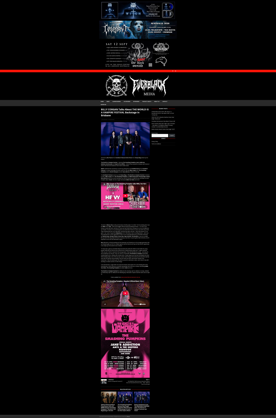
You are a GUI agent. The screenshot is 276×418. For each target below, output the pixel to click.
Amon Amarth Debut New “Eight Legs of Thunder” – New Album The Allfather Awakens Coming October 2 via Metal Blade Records (163, 125)
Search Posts (155, 133)
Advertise (103, 104)
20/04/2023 (105, 119)
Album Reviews (116, 101)
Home (102, 101)
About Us (156, 101)
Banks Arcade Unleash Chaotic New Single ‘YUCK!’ (163, 129)
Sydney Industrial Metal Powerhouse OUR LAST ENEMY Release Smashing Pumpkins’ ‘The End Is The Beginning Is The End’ (108, 407)
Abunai (128, 416)
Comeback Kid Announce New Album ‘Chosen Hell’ (163, 121)
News (108, 101)
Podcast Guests (146, 101)
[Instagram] (175, 71)
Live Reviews (127, 101)
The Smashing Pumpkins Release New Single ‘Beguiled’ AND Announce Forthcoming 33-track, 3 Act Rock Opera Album (125, 407)
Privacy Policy (155, 141)
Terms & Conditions (156, 144)
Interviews (136, 101)
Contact (164, 101)
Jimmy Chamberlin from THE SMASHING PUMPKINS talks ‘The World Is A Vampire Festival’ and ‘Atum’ (141, 407)
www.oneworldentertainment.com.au (130, 277)
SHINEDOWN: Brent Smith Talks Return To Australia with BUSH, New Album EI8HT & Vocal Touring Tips (163, 113)
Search (172, 135)
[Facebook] (172, 71)
